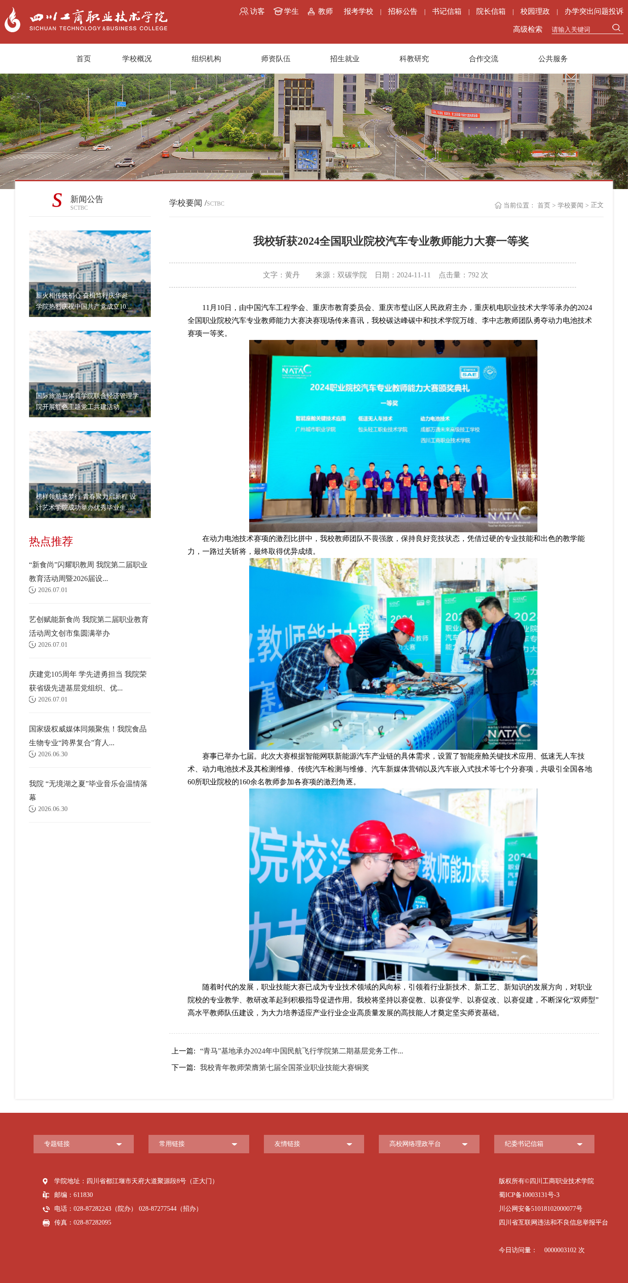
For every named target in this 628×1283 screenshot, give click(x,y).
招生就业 (345, 59)
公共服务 (553, 59)
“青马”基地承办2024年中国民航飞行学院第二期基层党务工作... (287, 1051)
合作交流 (483, 59)
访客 (257, 11)
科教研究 (414, 59)
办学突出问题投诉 (594, 11)
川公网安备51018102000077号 (540, 1208)
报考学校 (358, 11)
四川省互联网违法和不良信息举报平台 (553, 1222)
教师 (325, 11)
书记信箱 (447, 11)
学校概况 (137, 59)
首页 (83, 59)
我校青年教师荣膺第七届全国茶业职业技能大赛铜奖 (270, 1067)
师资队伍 (276, 59)
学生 (291, 11)
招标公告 (402, 11)
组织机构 (206, 59)
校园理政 (535, 11)
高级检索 (527, 29)
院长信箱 (491, 11)
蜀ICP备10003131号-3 (529, 1194)
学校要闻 (570, 205)
